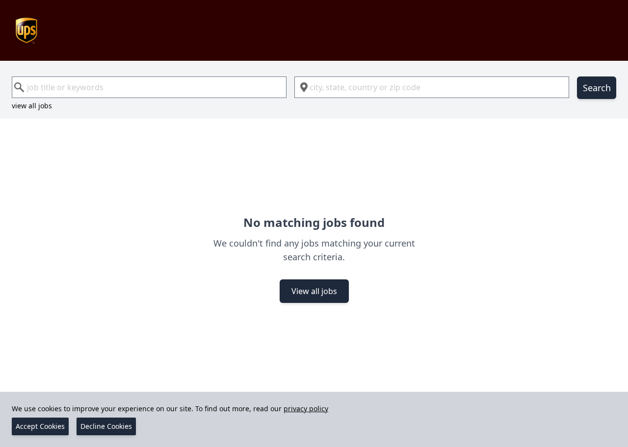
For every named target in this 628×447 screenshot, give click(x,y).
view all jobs (32, 105)
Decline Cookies (106, 426)
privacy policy (306, 408)
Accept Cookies (40, 426)
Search (597, 88)
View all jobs (314, 291)
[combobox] (149, 87)
